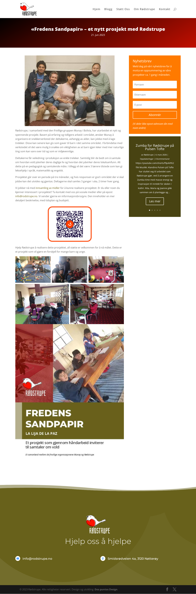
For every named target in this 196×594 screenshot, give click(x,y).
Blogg (108, 9)
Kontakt (164, 9)
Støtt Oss (123, 9)
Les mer (154, 201)
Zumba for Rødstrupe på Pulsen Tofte (155, 147)
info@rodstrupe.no (26, 196)
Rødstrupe (148, 154)
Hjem (96, 9)
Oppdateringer (146, 158)
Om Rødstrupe (144, 9)
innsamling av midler (47, 188)
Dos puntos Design (106, 589)
